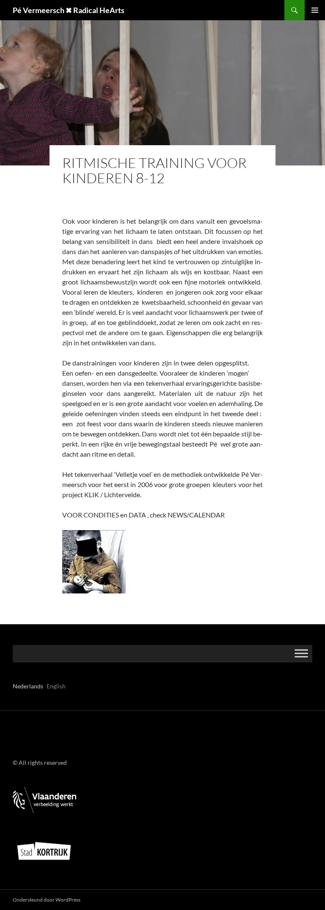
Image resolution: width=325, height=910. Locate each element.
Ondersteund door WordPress (46, 899)
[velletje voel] (94, 561)
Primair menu (315, 10)
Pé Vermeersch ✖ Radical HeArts (68, 10)
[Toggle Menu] (301, 653)
